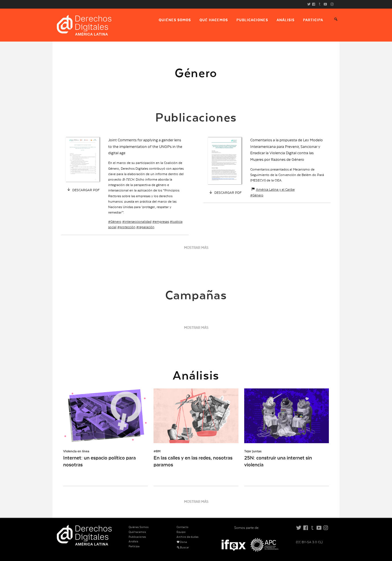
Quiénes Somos (175, 20)
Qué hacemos (213, 20)
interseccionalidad (138, 222)
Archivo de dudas (187, 537)
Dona (183, 542)
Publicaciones (252, 20)
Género (115, 222)
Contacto (182, 527)
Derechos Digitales (84, 25)
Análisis (285, 20)
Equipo (181, 532)
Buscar (184, 547)
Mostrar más (196, 248)
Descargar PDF (85, 190)
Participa (313, 20)
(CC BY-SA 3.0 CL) (309, 542)
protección (127, 227)
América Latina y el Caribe (275, 189)
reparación (146, 227)
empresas (162, 222)
